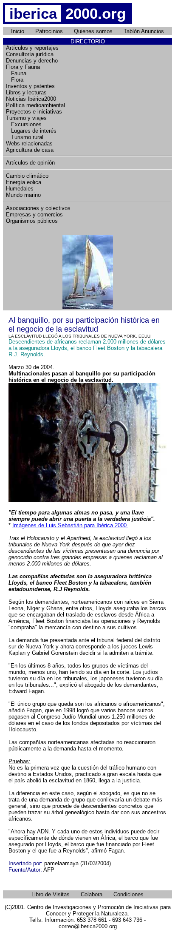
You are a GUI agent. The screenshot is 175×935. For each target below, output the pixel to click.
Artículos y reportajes (32, 48)
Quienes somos (93, 31)
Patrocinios (49, 31)
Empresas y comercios (34, 214)
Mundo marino (23, 195)
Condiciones (128, 894)
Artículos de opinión (30, 162)
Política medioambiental (35, 105)
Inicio (17, 31)
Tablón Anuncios (144, 31)
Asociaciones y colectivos (38, 208)
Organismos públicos (32, 221)
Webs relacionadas (29, 143)
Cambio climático (27, 176)
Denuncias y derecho (32, 60)
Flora (14, 80)
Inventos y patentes (30, 86)
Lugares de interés (31, 131)
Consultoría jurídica (30, 54)
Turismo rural (24, 137)
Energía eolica (23, 182)
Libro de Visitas (50, 894)
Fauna (16, 73)
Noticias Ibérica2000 (31, 99)
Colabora (91, 894)
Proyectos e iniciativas (34, 111)
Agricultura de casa (30, 150)
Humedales (20, 188)
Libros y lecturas (26, 92)
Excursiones (24, 124)
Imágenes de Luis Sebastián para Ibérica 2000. (70, 525)
